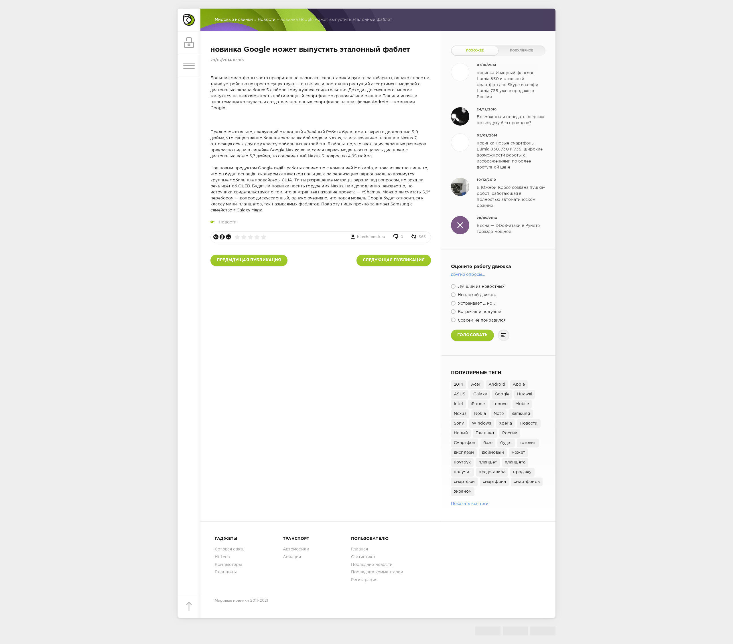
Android (496, 384)
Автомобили (296, 549)
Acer (476, 384)
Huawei (524, 394)
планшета (515, 462)
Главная (359, 549)
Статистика (363, 557)
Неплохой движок (476, 295)
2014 (458, 384)
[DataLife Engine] (189, 20)
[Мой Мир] (228, 236)
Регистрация (364, 580)
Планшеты (226, 572)
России (509, 433)
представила (492, 472)
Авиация (292, 557)
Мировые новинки (232, 600)
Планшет (485, 433)
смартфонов (527, 482)
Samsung (520, 413)
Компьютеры (228, 564)
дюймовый (493, 452)
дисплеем (464, 452)
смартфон (464, 482)
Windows (481, 423)
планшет (487, 462)
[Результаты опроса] (503, 335)
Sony (459, 423)
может (518, 452)
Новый (461, 433)
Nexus (460, 413)
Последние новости (372, 564)
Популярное (521, 50)
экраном (463, 491)
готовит (528, 443)
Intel (458, 404)
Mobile (522, 404)
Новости (228, 222)
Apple (519, 384)
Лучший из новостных (481, 286)
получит (462, 472)
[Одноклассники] (222, 236)
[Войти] (189, 42)
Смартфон (464, 443)
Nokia (480, 413)
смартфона (494, 482)
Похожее (475, 50)
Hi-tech (222, 557)
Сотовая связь (230, 549)
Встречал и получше (479, 312)
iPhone (478, 404)
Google (502, 394)
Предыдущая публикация (249, 260)
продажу (522, 472)
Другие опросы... (468, 274)
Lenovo (500, 404)
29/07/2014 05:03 (227, 60)
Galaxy (480, 394)
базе (488, 443)
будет (506, 443)
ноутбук (462, 462)
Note (499, 413)
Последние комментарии (377, 572)
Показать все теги (469, 504)
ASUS (460, 394)
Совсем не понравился (481, 320)
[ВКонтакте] (215, 236)
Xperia (505, 423)
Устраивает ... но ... (476, 303)
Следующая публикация (394, 260)
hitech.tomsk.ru (371, 237)
